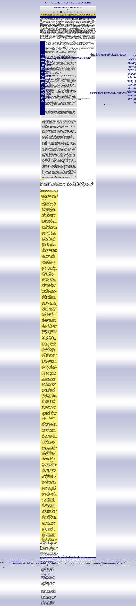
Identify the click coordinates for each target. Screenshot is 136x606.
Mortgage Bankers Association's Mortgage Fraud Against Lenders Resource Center (48, 576)
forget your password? (48, 179)
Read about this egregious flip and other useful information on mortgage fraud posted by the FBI (49, 381)
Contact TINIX (64, 562)
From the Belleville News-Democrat (50, 466)
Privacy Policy (82, 560)
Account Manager (54, 56)
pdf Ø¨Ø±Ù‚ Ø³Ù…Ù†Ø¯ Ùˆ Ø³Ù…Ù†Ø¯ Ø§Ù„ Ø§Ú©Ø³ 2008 (109, 561)
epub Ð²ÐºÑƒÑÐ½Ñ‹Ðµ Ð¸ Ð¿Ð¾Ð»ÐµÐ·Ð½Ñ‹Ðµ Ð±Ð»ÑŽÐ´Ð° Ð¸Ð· (18, 559)
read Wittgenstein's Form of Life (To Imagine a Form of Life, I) (25, 563)
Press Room (92, 52)
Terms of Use (43, 557)
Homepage (42, 54)
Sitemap (4, 566)
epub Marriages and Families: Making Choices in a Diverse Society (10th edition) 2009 (16, 561)
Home (4, 567)
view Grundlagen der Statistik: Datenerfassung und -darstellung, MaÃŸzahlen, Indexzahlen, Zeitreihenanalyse (102, 559)
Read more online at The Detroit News (49, 426)
